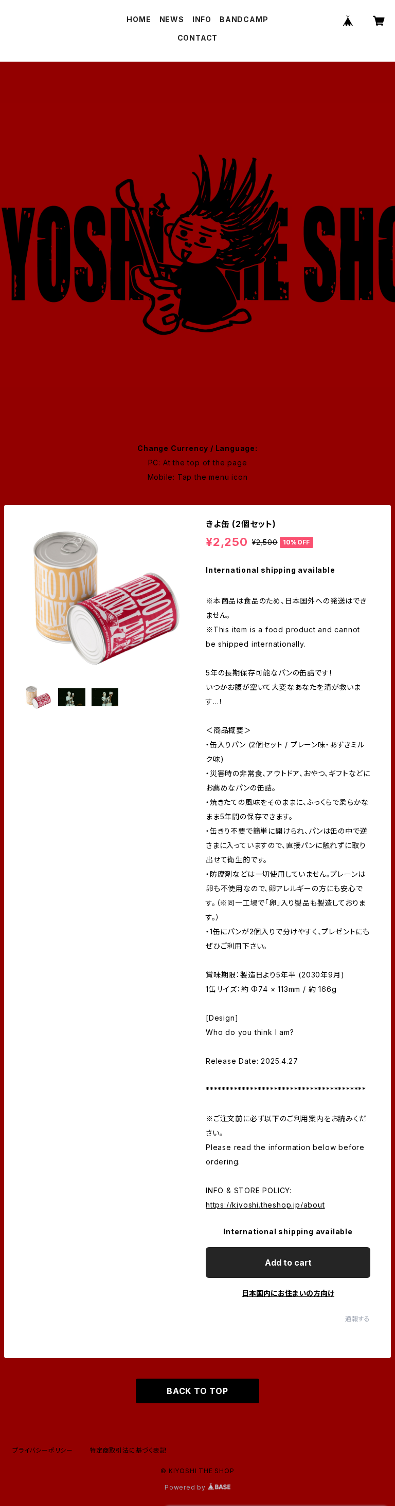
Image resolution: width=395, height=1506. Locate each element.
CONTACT (197, 37)
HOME (139, 19)
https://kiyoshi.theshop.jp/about (265, 1204)
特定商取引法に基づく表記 (128, 1450)
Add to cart (288, 1262)
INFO (201, 19)
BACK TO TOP (197, 1391)
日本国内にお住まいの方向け (288, 1293)
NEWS (171, 19)
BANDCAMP (244, 19)
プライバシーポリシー (42, 1450)
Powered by (186, 1487)
